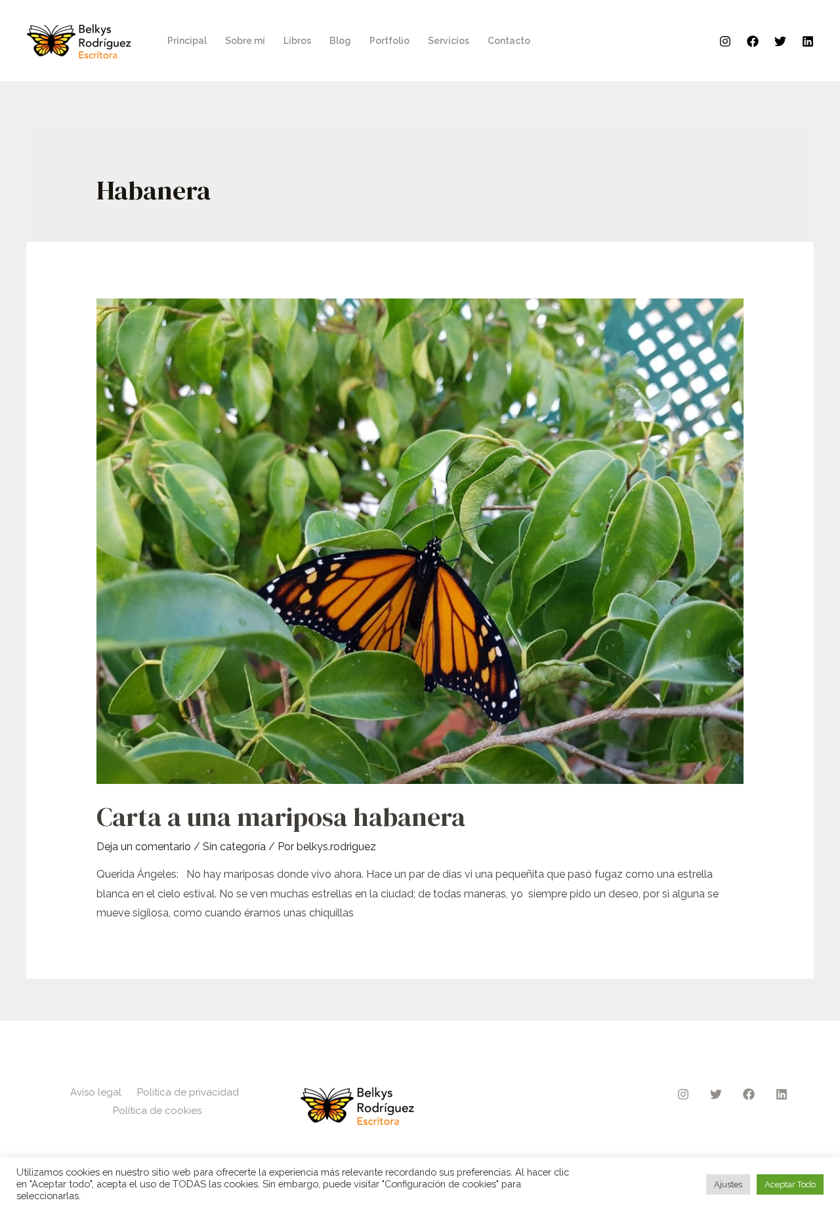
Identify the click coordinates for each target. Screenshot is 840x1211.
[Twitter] (780, 41)
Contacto (509, 40)
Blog (340, 40)
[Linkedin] (808, 41)
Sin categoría (234, 846)
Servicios (448, 40)
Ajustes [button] (728, 1184)
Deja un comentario (143, 846)
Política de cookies (157, 1111)
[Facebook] (753, 41)
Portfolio (389, 40)
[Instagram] (725, 41)
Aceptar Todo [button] (790, 1184)
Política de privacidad (188, 1092)
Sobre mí (245, 40)
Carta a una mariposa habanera (280, 816)
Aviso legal (95, 1092)
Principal (187, 40)
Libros (297, 40)
